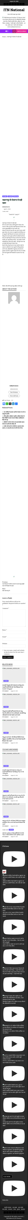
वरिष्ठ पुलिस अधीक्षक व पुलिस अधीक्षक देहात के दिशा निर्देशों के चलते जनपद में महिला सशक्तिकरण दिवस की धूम (13, 418)
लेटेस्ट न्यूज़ (16, 196)
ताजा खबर (5, 196)
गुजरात (18, 1209)
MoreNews (9, 1218)
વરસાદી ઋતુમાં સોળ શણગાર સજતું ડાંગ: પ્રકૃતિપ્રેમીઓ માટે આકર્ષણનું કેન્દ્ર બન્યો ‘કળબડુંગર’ (13, 687)
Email (4, 637)
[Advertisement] (14, 55)
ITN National (14, 10)
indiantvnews (6, 207)
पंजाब (14, 1209)
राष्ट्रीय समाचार (7, 1207)
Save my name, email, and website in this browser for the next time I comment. (14, 652)
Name (4, 630)
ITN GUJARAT (5, 691)
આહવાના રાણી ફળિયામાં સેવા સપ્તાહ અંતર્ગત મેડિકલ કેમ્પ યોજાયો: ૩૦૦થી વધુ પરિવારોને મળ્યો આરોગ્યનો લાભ (14, 713)
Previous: (13, 583)
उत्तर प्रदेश (20, 1207)
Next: (6, 589)
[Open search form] (10, 31)
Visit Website (14, 392)
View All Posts (14, 396)
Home (4, 37)
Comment (5, 608)
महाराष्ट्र (23, 1209)
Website (4, 643)
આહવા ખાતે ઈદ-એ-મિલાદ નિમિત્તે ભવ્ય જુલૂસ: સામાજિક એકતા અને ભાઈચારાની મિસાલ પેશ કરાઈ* (13, 739)
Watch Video (21, 31)
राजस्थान (10, 1209)
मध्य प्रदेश (10, 196)
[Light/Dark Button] (6, 31)
